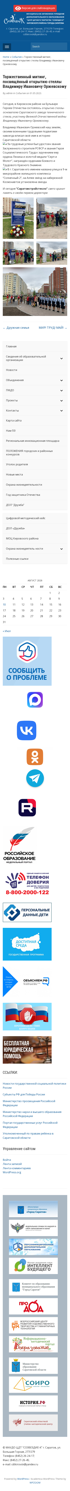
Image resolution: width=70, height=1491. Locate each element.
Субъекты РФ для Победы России (24, 1094)
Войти (7, 1160)
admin (9, 93)
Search (63, 46)
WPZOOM (35, 1482)
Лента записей (12, 1164)
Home (6, 56)
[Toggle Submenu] (61, 358)
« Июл (7, 631)
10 (4, 604)
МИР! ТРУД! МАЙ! (53, 328)
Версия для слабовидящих (38, 8)
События (17, 56)
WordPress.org (12, 1172)
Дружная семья (16, 328)
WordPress (23, 1478)
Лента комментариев (17, 1168)
